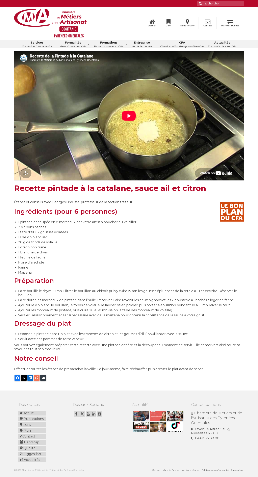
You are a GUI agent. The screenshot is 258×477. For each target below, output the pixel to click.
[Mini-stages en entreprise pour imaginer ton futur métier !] (174, 416)
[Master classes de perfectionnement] (157, 427)
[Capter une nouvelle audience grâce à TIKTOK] (174, 427)
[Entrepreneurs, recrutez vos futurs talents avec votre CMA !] (140, 416)
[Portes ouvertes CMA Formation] (140, 427)
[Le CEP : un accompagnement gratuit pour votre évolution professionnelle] (157, 416)
